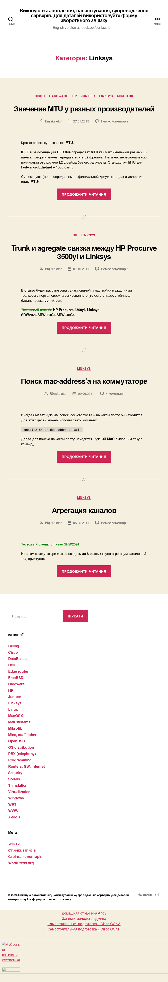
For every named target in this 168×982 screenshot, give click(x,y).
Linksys (106, 96)
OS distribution (21, 747)
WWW (13, 810)
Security (15, 772)
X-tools (14, 817)
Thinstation (17, 785)
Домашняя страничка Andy (84, 913)
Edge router (18, 671)
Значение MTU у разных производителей (84, 108)
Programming (20, 760)
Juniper (88, 96)
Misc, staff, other (22, 734)
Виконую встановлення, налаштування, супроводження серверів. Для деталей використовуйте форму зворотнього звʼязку (84, 15)
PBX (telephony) (22, 753)
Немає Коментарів (114, 121)
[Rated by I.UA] (84, 969)
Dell (11, 665)
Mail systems (19, 722)
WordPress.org (21, 862)
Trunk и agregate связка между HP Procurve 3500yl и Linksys (84, 251)
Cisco (40, 96)
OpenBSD (16, 741)
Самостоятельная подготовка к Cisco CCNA (84, 923)
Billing (13, 646)
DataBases (17, 658)
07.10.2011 (81, 268)
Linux (13, 709)
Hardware (58, 96)
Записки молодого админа (84, 918)
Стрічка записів (22, 850)
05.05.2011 (81, 522)
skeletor (56, 121)
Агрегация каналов (84, 510)
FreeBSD (15, 677)
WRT (12, 804)
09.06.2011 (86, 393)
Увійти (13, 843)
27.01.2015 (81, 121)
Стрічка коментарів (25, 856)
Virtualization (19, 791)
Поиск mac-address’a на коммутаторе (84, 380)
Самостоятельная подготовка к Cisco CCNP (84, 928)
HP (74, 96)
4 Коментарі (115, 393)
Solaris (14, 779)
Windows (16, 798)
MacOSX (15, 715)
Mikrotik (125, 96)
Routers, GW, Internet (26, 766)
